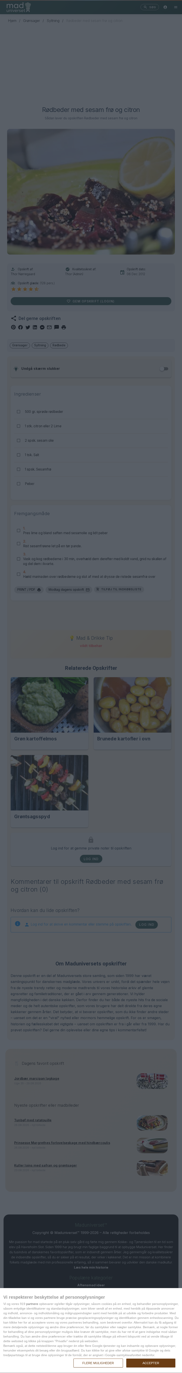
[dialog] (91, 1330)
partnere (32, 1303)
